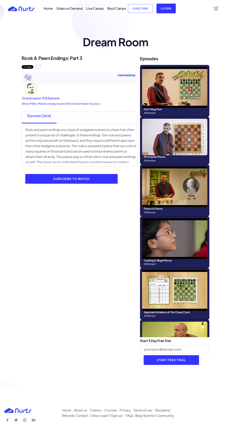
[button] (216, 8)
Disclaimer (163, 410)
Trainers (97, 410)
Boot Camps (116, 8)
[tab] (39, 117)
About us (82, 410)
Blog (139, 416)
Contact (83, 416)
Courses (112, 410)
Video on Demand (69, 8)
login (166, 8)
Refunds (69, 416)
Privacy (127, 410)
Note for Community (159, 416)
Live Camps (95, 8)
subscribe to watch (71, 179)
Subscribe (140, 8)
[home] (21, 8)
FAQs (130, 416)
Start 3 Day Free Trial (155, 341)
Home (48, 8)
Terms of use (144, 410)
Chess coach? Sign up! (107, 416)
